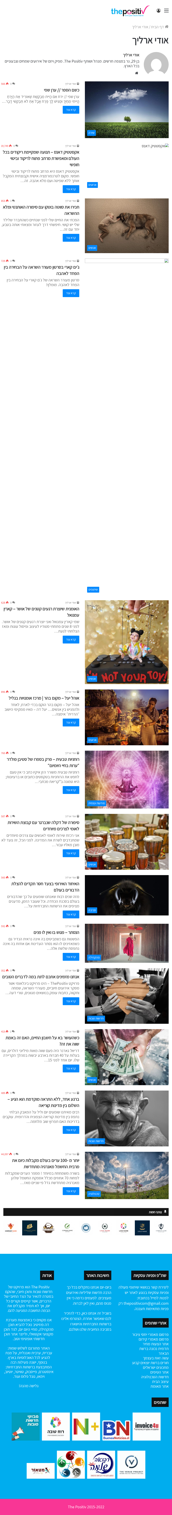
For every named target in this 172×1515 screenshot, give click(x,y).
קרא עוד (71, 110)
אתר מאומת (159, 1386)
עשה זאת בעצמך (156, 1358)
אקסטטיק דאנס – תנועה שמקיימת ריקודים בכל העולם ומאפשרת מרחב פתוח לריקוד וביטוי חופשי (41, 158)
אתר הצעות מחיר (156, 1343)
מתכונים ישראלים (156, 1367)
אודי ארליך (131, 54)
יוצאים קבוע (141, 1362)
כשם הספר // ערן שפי (61, 90)
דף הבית (158, 26)
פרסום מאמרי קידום (154, 1339)
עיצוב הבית (160, 1381)
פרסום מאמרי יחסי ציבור (150, 1334)
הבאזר (164, 1353)
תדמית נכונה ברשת (154, 1348)
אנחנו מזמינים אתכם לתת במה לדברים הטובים (40, 977)
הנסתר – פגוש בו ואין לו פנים (56, 932)
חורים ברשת (159, 1362)
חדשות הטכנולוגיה (155, 1376)
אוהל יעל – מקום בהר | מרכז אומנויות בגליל (44, 698)
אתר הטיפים (159, 1372)
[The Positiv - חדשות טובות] (131, 10)
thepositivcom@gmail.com (146, 1303)
